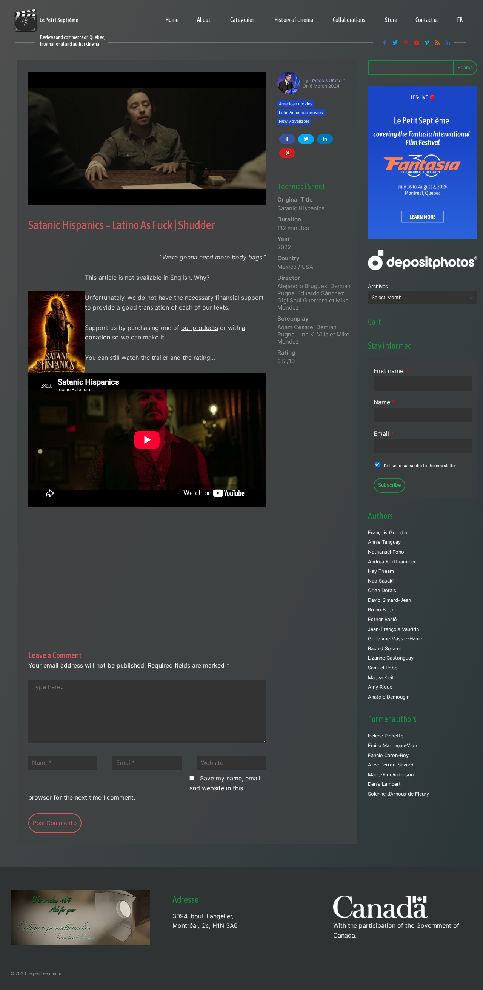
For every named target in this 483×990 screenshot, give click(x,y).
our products (199, 328)
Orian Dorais (382, 590)
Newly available (294, 121)
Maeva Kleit (381, 677)
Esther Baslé (382, 619)
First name (391, 371)
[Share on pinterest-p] (287, 153)
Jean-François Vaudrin (393, 629)
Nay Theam (381, 571)
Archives (378, 286)
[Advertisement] (147, 563)
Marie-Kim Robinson (391, 774)
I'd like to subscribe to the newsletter (420, 465)
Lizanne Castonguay (391, 658)
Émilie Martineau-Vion (392, 745)
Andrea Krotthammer (392, 561)
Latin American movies (301, 112)
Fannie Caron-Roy (388, 755)
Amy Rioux (380, 687)
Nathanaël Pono (386, 552)
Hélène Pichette (385, 736)
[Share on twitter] (306, 139)
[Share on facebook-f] (287, 139)
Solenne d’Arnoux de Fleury (398, 794)
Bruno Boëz (381, 609)
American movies (295, 103)
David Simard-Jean (389, 600)
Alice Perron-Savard (391, 765)
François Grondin (387, 532)
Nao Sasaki (381, 581)
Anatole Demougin (388, 697)
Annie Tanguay (384, 542)
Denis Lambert (384, 784)
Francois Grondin (327, 80)
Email (384, 433)
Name (384, 402)
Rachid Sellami (384, 648)
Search (465, 67)
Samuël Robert (384, 668)
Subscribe (389, 485)
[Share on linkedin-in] (325, 139)
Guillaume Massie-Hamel (395, 638)
